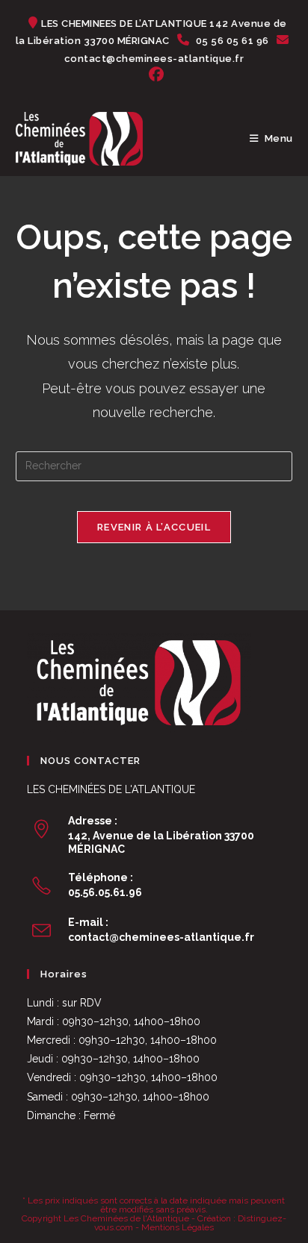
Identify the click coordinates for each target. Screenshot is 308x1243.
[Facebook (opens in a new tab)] (154, 74)
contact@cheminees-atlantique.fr (161, 937)
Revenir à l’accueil (154, 527)
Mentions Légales (177, 1227)
